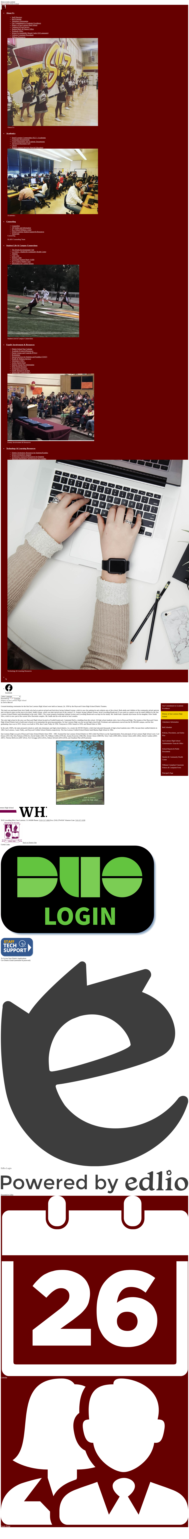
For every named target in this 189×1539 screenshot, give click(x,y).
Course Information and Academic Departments (28, 142)
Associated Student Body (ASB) (23, 260)
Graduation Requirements (21, 140)
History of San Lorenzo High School (24, 25)
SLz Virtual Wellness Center (21, 230)
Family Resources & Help (21, 371)
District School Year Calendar (22, 349)
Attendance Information (20, 21)
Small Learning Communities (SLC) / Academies (29, 138)
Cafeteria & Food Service (20, 27)
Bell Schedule (16, 19)
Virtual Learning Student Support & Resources (28, 232)
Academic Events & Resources (22, 351)
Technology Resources (20, 369)
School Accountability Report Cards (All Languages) (30, 33)
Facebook (8, 693)
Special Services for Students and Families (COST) (29, 357)
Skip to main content (8, 2)
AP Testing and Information (21, 228)
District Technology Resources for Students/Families (30, 453)
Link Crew (15, 256)
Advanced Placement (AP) (21, 144)
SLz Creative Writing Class (21, 262)
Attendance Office (18, 361)
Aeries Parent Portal (19, 363)
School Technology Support (21, 455)
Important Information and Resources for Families (29, 459)
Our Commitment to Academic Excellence (26, 23)
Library (14, 146)
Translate (17, 698)
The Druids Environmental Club (23, 250)
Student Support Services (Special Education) (27, 147)
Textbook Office (17, 31)
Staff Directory (17, 17)
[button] (10, 13)
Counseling (16, 226)
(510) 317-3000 (44, 820)
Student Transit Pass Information (23, 365)
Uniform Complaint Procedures (22, 35)
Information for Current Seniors (23, 264)
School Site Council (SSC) (21, 373)
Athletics (15, 254)
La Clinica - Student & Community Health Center (29, 252)
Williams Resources (18, 37)
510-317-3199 (80, 820)
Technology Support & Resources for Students (28, 457)
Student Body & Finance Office (23, 29)
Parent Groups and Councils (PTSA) (24, 353)
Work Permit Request (19, 367)
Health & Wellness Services (21, 359)
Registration (16, 355)
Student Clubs (17, 258)
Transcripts (15, 234)
